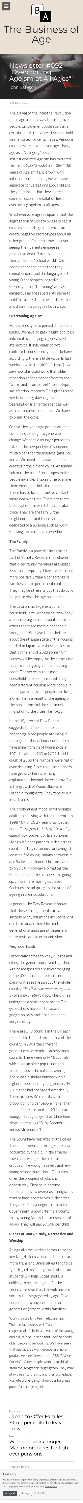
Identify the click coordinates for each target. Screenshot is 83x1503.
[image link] (41, 13)
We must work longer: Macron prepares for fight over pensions (39, 1448)
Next (12, 1436)
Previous (14, 1411)
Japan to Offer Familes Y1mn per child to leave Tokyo (36, 1422)
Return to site (20, 1467)
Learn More (51, 1486)
